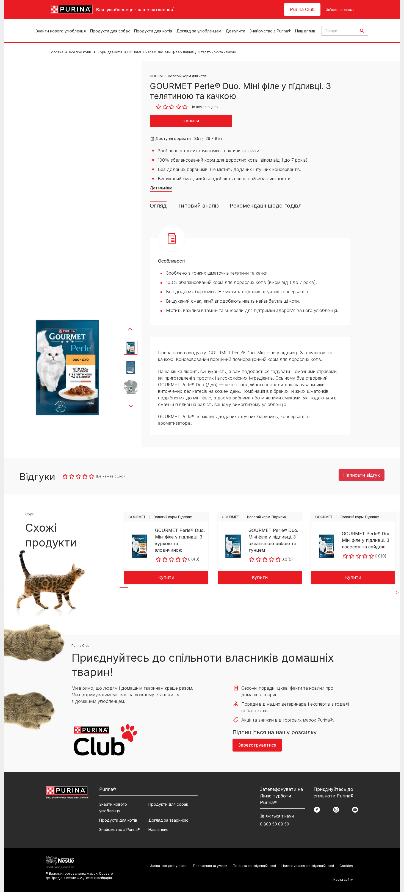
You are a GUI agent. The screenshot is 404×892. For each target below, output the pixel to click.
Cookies (346, 866)
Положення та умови (210, 866)
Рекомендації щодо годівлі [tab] (266, 205)
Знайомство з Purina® (270, 31)
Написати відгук (361, 475)
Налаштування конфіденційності (307, 866)
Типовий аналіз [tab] (198, 205)
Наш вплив (305, 31)
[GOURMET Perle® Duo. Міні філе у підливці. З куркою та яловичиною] (139, 546)
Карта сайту (343, 879)
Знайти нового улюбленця (61, 31)
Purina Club (302, 9)
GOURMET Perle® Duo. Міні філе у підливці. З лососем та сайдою (367, 540)
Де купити (235, 31)
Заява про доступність (168, 866)
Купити (166, 577)
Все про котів (80, 52)
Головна (56, 52)
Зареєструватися (257, 745)
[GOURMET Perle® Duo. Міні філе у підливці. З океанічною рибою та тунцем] (233, 546)
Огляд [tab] (158, 205)
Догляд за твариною (168, 820)
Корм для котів (110, 52)
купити (191, 120)
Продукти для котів (153, 31)
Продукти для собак (110, 31)
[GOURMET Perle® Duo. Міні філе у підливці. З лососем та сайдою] (326, 546)
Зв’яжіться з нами (340, 10)
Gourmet (136, 517)
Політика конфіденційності (254, 866)
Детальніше (161, 188)
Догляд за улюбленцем (198, 31)
